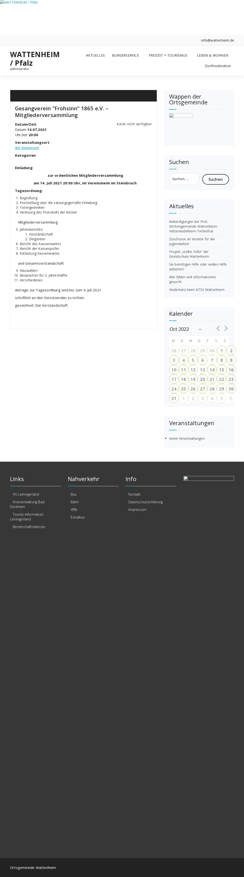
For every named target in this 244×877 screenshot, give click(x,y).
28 (192, 350)
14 (211, 370)
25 (183, 389)
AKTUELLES (95, 55)
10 (173, 370)
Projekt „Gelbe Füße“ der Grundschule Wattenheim (189, 254)
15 (221, 370)
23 (231, 379)
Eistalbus (78, 517)
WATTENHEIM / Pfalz (35, 58)
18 (183, 379)
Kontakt (134, 494)
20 (202, 379)
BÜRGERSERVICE (125, 55)
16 (231, 370)
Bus (74, 494)
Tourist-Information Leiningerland (26, 516)
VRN (74, 509)
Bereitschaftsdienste (29, 526)
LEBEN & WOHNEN (212, 55)
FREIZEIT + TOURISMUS (168, 55)
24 (173, 389)
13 (202, 370)
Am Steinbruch (27, 147)
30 (211, 350)
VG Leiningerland (26, 494)
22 (221, 379)
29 (202, 350)
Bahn (75, 502)
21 (211, 379)
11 (183, 370)
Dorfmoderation (218, 66)
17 (173, 379)
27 (183, 350)
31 (173, 398)
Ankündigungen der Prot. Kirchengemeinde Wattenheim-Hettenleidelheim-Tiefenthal (193, 226)
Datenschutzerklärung (145, 502)
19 (192, 379)
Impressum (137, 509)
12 (192, 370)
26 (173, 350)
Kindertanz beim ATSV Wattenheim (196, 289)
